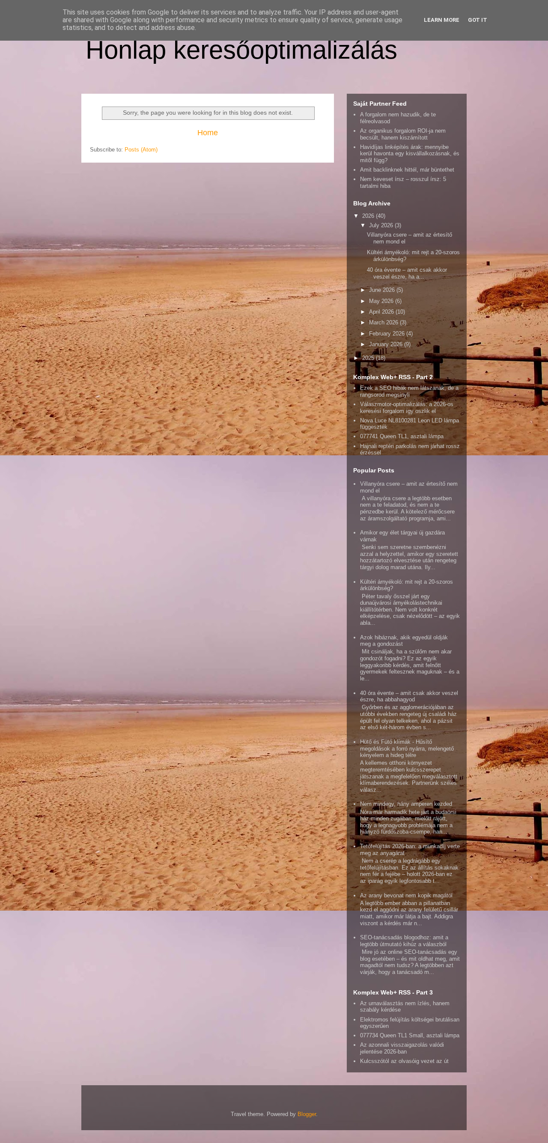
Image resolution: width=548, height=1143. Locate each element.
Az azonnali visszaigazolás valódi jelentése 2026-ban (402, 1048)
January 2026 (386, 344)
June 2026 (382, 290)
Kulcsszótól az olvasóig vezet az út (404, 1061)
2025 (369, 358)
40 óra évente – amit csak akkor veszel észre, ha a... (407, 273)
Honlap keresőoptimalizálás (241, 50)
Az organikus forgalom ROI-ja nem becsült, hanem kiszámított (403, 134)
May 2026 (382, 301)
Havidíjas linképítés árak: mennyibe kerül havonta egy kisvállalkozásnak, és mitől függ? (409, 153)
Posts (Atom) (141, 149)
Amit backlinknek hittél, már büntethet (407, 169)
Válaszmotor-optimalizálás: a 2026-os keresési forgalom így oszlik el (406, 407)
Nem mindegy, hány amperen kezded (406, 804)
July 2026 (382, 225)
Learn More (441, 20)
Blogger (307, 1114)
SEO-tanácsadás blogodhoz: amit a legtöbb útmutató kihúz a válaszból (404, 940)
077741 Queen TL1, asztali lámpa (402, 436)
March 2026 (384, 322)
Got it (477, 20)
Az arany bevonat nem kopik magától (406, 895)
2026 (369, 216)
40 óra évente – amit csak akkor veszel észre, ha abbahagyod (409, 696)
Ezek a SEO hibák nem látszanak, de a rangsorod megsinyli (409, 391)
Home (207, 132)
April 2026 (382, 312)
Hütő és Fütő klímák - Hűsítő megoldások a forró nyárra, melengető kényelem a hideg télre (407, 748)
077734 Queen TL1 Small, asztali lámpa (409, 1035)
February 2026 (387, 333)
